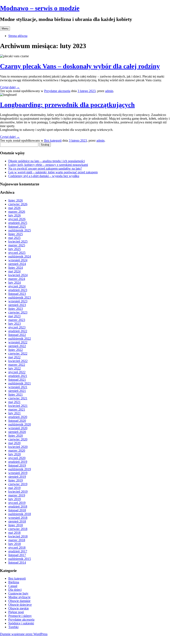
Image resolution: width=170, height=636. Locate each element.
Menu (5, 28)
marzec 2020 (16, 450)
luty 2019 (14, 499)
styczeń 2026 (17, 219)
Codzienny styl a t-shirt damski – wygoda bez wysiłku (43, 176)
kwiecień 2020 (18, 447)
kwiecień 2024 (18, 275)
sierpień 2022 (17, 346)
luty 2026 (14, 215)
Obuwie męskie (18, 608)
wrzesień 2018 (17, 517)
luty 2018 (14, 544)
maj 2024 (14, 271)
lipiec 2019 (15, 480)
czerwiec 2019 (17, 484)
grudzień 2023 (17, 290)
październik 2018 (19, 514)
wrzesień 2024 (17, 260)
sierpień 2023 (17, 305)
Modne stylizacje (19, 597)
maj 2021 (14, 402)
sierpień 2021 (17, 391)
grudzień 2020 (17, 417)
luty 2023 (14, 323)
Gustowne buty (18, 593)
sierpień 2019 (17, 476)
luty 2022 (14, 368)
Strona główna (17, 36)
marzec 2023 (16, 320)
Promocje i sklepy (20, 616)
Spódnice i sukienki (21, 623)
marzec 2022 (16, 364)
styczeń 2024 (17, 286)
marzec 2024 (16, 279)
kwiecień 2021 (18, 405)
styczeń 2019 (17, 503)
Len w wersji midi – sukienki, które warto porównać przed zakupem (53, 172)
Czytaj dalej (10, 87)
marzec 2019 (16, 495)
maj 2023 (14, 316)
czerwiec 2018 (17, 529)
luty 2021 (14, 413)
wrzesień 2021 (17, 387)
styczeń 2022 (17, 372)
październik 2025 (19, 230)
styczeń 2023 (17, 327)
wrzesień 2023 (17, 301)
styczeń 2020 (17, 458)
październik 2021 (19, 383)
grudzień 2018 (17, 506)
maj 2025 (14, 238)
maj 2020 (14, 443)
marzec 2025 (16, 245)
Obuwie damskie (19, 601)
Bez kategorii (53, 140)
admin (109, 91)
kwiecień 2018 (18, 536)
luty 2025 (14, 249)
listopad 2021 (17, 379)
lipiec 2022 (15, 349)
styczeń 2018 (17, 547)
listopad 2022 (17, 335)
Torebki (13, 627)
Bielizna (13, 582)
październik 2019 (19, 469)
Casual (12, 586)
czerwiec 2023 (17, 312)
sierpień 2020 (17, 432)
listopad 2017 (17, 555)
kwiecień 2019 (18, 491)
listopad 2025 (17, 226)
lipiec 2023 (15, 308)
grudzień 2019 (17, 461)
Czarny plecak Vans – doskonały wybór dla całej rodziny (80, 66)
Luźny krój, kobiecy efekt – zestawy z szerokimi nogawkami (48, 165)
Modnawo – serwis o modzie (39, 8)
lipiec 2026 (15, 200)
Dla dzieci (15, 589)
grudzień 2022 (17, 331)
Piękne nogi (16, 612)
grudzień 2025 (17, 223)
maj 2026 (14, 208)
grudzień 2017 (17, 551)
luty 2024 (14, 282)
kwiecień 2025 (18, 241)
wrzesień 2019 (17, 473)
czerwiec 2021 (17, 398)
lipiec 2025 (15, 234)
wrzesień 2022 (17, 342)
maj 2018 (14, 532)
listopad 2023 (17, 294)
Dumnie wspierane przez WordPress (23, 634)
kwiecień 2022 (18, 361)
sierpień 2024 (17, 264)
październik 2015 (19, 559)
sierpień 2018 (17, 521)
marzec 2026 (16, 211)
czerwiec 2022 (17, 353)
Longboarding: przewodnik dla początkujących (67, 104)
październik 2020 (19, 424)
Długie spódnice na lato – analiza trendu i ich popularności (46, 161)
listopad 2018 (17, 510)
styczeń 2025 (17, 252)
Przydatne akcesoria (57, 91)
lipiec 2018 (15, 525)
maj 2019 (14, 488)
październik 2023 (19, 297)
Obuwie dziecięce (20, 604)
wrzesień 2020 (17, 428)
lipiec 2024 (15, 267)
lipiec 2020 (15, 435)
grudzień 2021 (17, 376)
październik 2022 (19, 338)
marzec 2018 (16, 540)
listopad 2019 (17, 465)
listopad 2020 (17, 420)
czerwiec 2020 (17, 439)
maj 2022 (14, 357)
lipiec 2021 (15, 394)
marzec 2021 (16, 409)
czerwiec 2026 (17, 204)
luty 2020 (14, 454)
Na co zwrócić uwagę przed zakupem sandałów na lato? (45, 168)
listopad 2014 (17, 562)
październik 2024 (19, 256)
